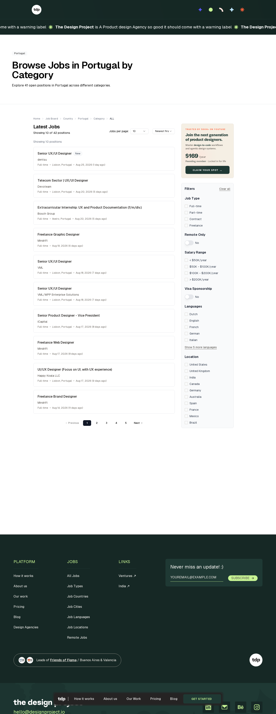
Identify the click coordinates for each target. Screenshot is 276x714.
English (194, 320)
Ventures (125, 576)
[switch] (189, 242)
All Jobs (73, 576)
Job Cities (74, 607)
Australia (195, 396)
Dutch (194, 314)
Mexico (194, 416)
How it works (84, 699)
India (193, 377)
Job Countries (77, 596)
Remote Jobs (77, 637)
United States (198, 364)
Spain (193, 403)
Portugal (83, 118)
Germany (195, 390)
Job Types (75, 586)
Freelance (196, 225)
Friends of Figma (63, 660)
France (194, 409)
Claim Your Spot (207, 170)
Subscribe (240, 578)
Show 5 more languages (201, 347)
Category (99, 118)
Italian (193, 340)
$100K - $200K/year (204, 273)
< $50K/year (198, 260)
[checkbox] (186, 206)
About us (110, 699)
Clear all (224, 188)
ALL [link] (112, 118)
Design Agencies (26, 627)
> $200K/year (199, 279)
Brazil (193, 422)
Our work (21, 596)
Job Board (51, 118)
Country (68, 118)
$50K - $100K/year (203, 266)
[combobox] (139, 131)
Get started (201, 698)
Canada (195, 384)
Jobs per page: (119, 131)
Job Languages (78, 617)
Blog (173, 699)
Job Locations (77, 627)
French (194, 327)
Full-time (195, 206)
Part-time (196, 212)
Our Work (133, 699)
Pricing (155, 699)
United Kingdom (200, 371)
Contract (196, 219)
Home (36, 118)
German (195, 333)
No (197, 242)
